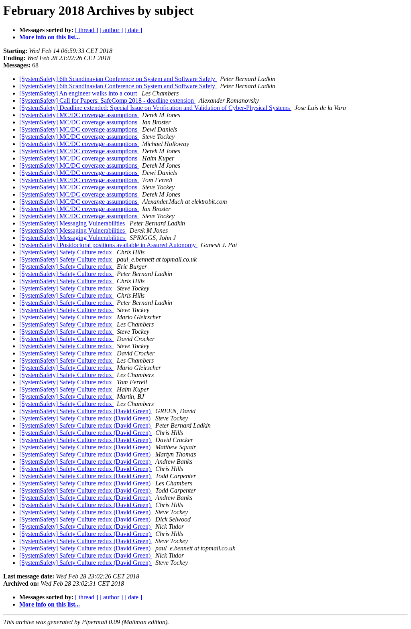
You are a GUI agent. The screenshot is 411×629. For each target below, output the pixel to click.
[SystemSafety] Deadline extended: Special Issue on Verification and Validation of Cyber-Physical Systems (155, 107)
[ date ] (133, 29)
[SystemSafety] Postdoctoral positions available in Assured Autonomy (108, 244)
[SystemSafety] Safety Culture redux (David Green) (85, 411)
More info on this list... (49, 37)
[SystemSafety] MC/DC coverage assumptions (79, 115)
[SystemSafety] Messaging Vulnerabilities (72, 223)
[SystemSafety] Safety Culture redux (66, 252)
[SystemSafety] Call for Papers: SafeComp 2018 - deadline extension (107, 100)
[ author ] (111, 29)
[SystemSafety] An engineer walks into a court (78, 93)
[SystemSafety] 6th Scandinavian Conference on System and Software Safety (118, 78)
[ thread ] (86, 29)
